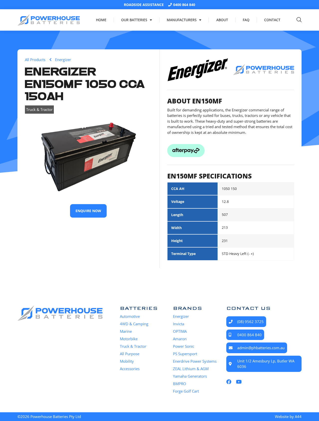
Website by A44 (288, 416)
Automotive (130, 316)
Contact (272, 19)
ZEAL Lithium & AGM (191, 368)
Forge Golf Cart (186, 391)
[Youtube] (238, 381)
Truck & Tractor (39, 109)
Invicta (178, 323)
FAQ (246, 19)
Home (101, 19)
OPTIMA (180, 331)
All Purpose (129, 353)
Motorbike (129, 338)
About (222, 19)
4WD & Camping (134, 323)
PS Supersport (185, 353)
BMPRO (179, 383)
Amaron (180, 338)
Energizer (181, 316)
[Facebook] (228, 381)
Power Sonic (183, 346)
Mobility (127, 361)
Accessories (130, 368)
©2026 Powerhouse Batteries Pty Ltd (49, 416)
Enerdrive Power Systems (195, 361)
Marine (126, 331)
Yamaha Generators (190, 376)
